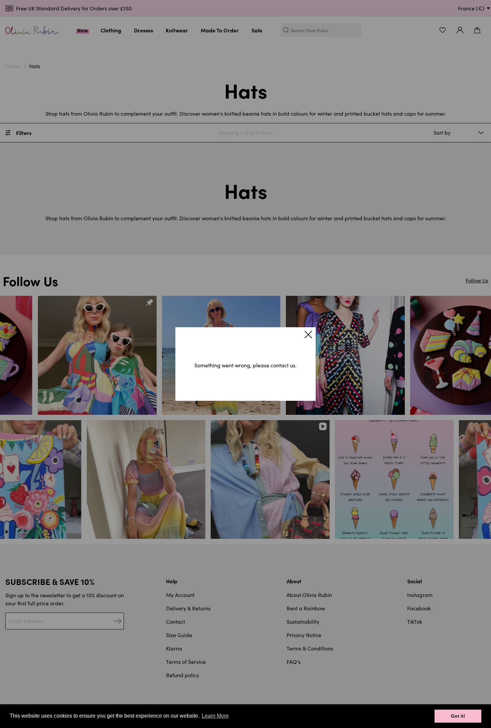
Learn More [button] (215, 716)
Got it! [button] (458, 716)
